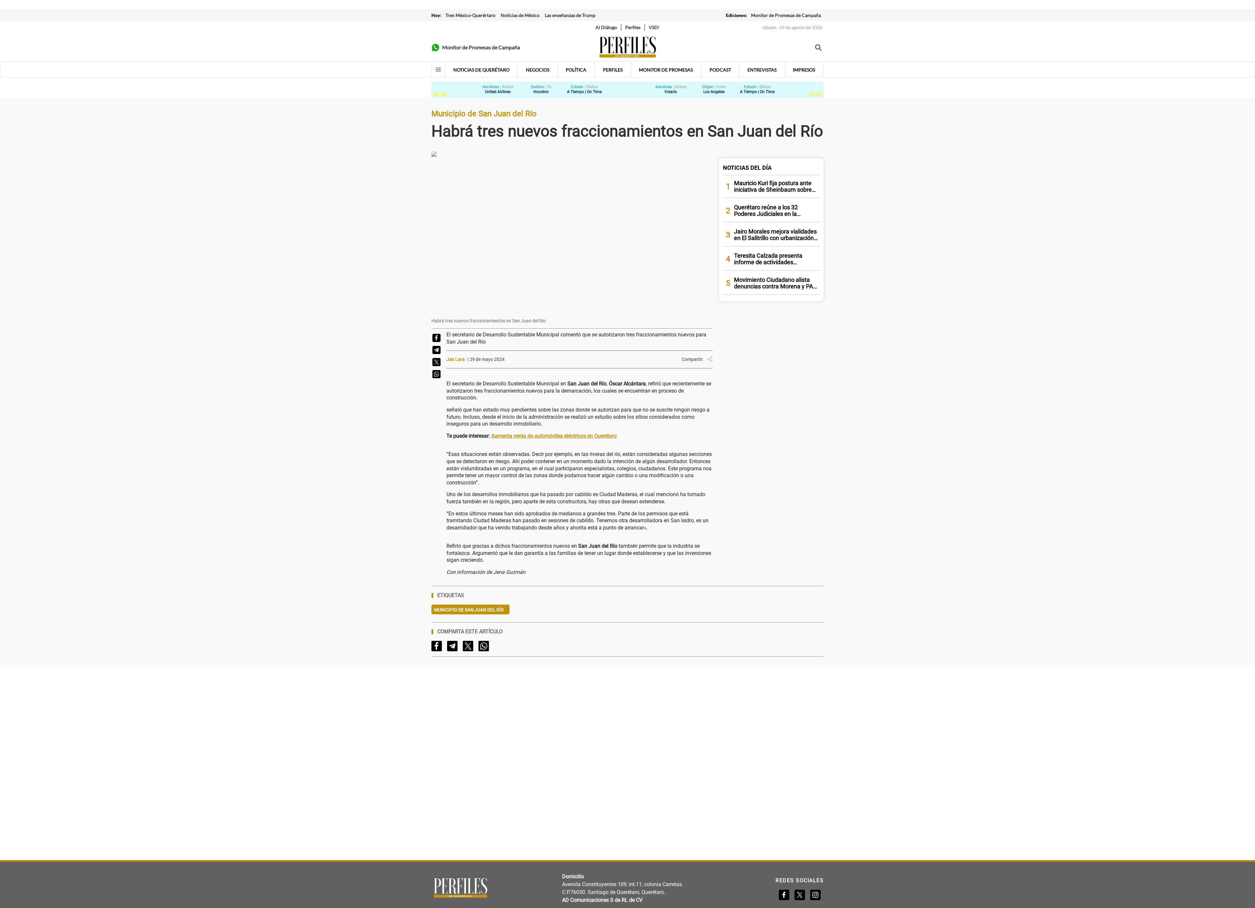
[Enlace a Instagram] (815, 895)
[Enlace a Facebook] (784, 895)
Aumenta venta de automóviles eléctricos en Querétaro (554, 436)
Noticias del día (747, 167)
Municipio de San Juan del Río (469, 609)
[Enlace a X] (800, 895)
